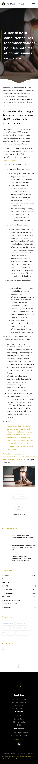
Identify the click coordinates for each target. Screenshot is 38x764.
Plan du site (19, 759)
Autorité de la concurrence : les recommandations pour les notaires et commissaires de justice (19, 457)
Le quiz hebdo (7, 607)
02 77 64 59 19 (19, 739)
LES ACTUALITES (19, 496)
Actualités (5, 575)
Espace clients (19, 719)
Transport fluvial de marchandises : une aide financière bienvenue (21, 558)
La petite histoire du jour (11, 600)
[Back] (19, 666)
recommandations (10, 160)
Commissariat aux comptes (19, 702)
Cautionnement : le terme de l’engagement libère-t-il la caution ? (23, 547)
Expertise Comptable (19, 699)
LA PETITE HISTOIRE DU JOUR (21, 628)
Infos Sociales (7, 597)
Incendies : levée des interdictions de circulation (22, 536)
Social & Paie (19, 705)
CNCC (19, 725)
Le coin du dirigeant (9, 604)
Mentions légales (22, 756)
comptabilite (8, 623)
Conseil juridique (19, 708)
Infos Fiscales (7, 589)
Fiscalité (5, 586)
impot (6, 628)
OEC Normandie (19, 722)
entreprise (21, 623)
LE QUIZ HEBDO (8, 633)
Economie (5, 582)
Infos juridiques (7, 593)
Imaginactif (12, 756)
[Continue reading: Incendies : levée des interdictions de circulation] (6, 537)
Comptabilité (6, 579)
